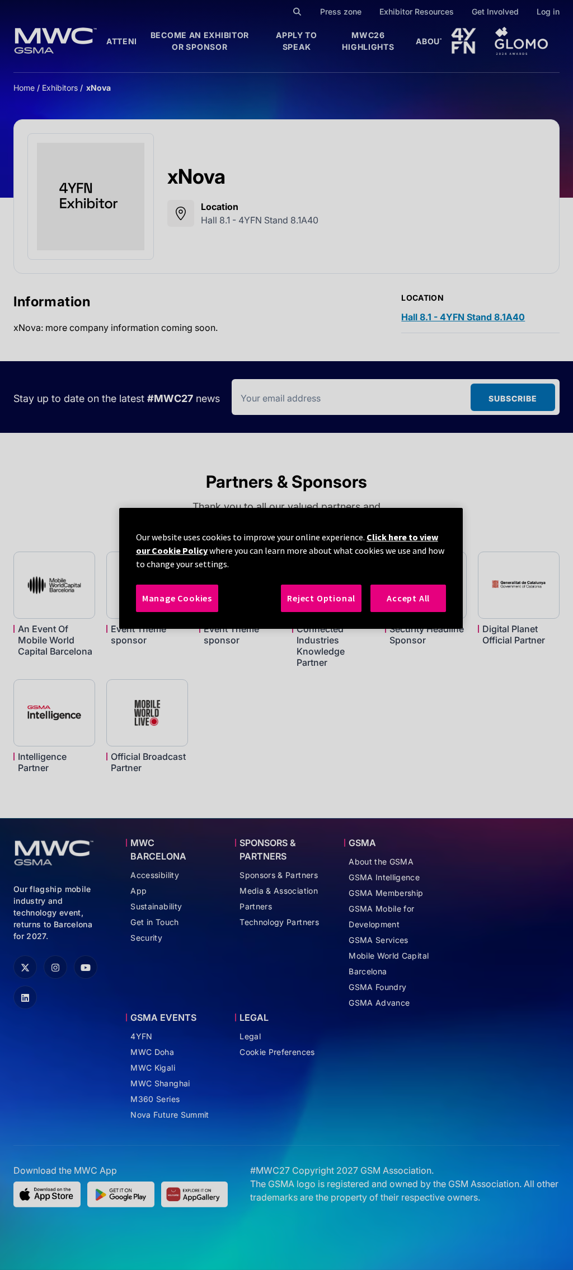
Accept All (408, 598)
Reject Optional (321, 598)
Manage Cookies (177, 598)
